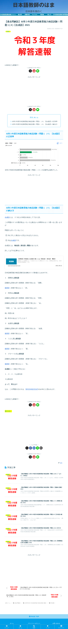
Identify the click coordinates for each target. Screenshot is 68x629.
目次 (31, 117)
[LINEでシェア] (37, 448)
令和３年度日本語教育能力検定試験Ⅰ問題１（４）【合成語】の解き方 (34, 124)
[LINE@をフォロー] (37, 70)
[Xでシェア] (27, 448)
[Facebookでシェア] (30, 448)
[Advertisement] (34, 90)
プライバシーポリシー (34, 623)
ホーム (12, 623)
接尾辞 (7, 288)
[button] (41, 448)
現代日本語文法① (32, 389)
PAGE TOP (34, 616)
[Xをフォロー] (30, 70)
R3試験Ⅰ (9, 411)
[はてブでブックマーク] (34, 448)
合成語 (7, 217)
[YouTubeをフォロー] (34, 70)
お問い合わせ (56, 623)
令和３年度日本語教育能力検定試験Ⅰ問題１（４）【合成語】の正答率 (34, 121)
